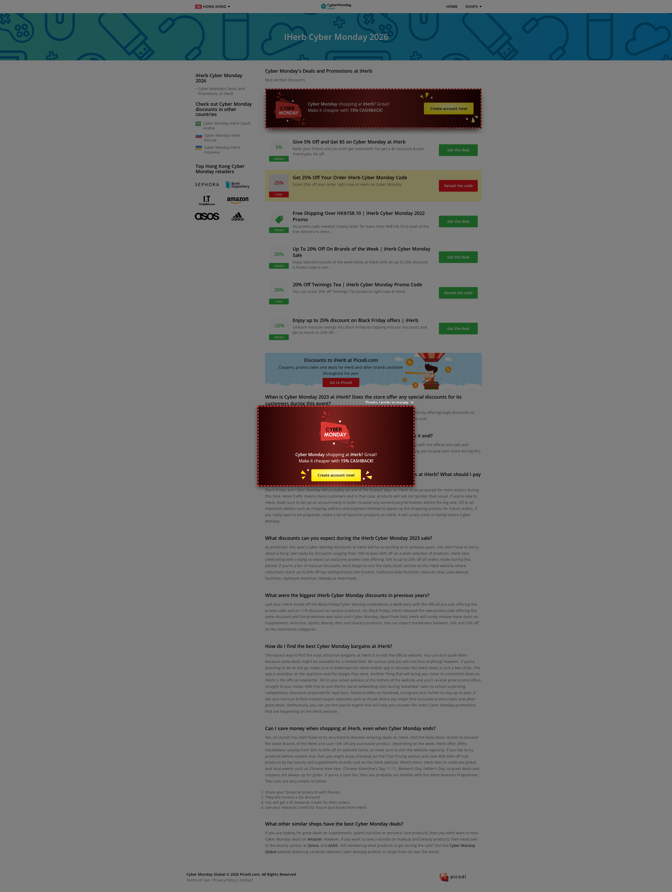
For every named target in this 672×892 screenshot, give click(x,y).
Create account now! (336, 475)
